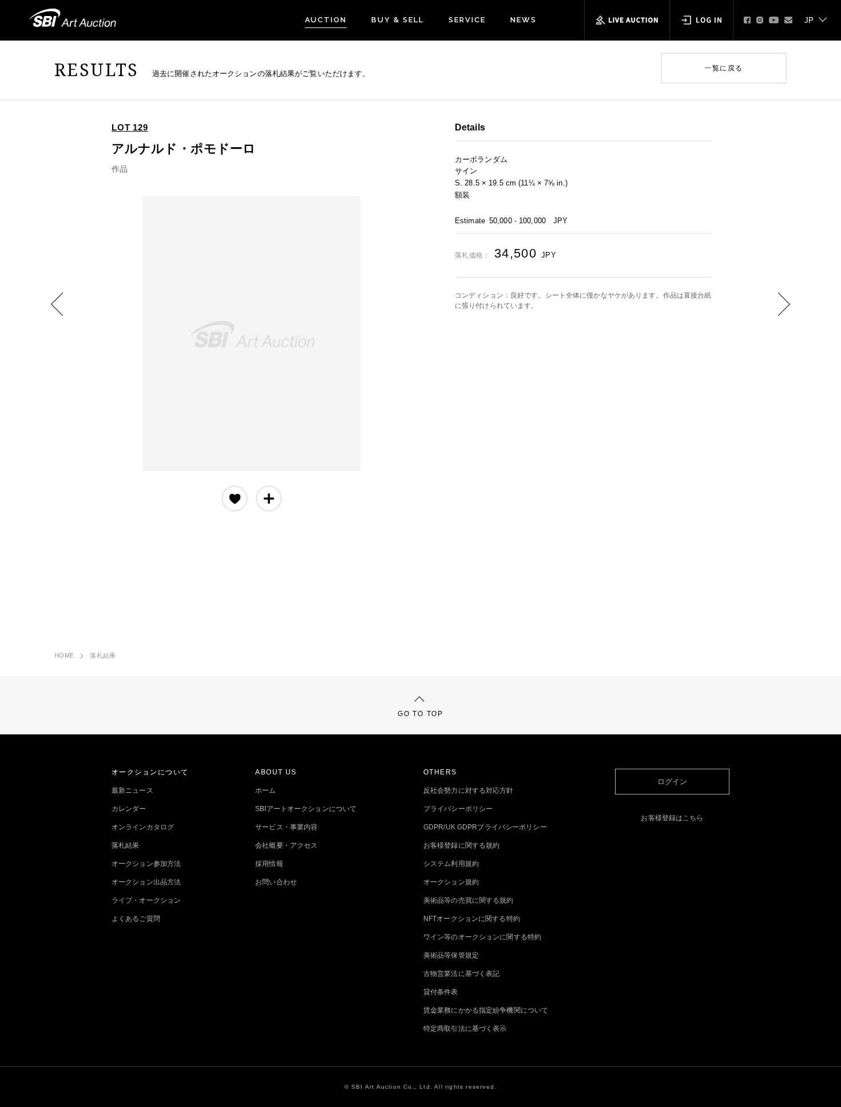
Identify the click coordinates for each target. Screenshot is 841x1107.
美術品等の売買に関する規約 (468, 900)
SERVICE (467, 19)
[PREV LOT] (65, 312)
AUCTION (326, 19)
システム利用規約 (451, 863)
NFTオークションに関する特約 (471, 918)
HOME (64, 655)
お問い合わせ (276, 882)
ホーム (265, 790)
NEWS (523, 19)
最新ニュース (132, 790)
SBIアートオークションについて (305, 808)
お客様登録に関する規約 (461, 845)
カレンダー (129, 808)
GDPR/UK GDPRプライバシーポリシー (485, 827)
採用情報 (269, 863)
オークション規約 (451, 882)
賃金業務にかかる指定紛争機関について (485, 1010)
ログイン (672, 781)
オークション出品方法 (146, 882)
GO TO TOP (420, 714)
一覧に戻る (723, 68)
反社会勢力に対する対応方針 (468, 790)
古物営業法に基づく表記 (461, 973)
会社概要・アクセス (286, 845)
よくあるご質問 (136, 918)
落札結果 (103, 655)
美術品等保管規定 (451, 955)
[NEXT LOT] (775, 312)
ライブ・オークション (146, 900)
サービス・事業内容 (286, 827)
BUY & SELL (397, 19)
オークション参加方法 (146, 863)
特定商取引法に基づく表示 (464, 1028)
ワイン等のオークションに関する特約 (482, 937)
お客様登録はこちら (672, 818)
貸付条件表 (440, 992)
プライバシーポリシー (458, 808)
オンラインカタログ (143, 827)
